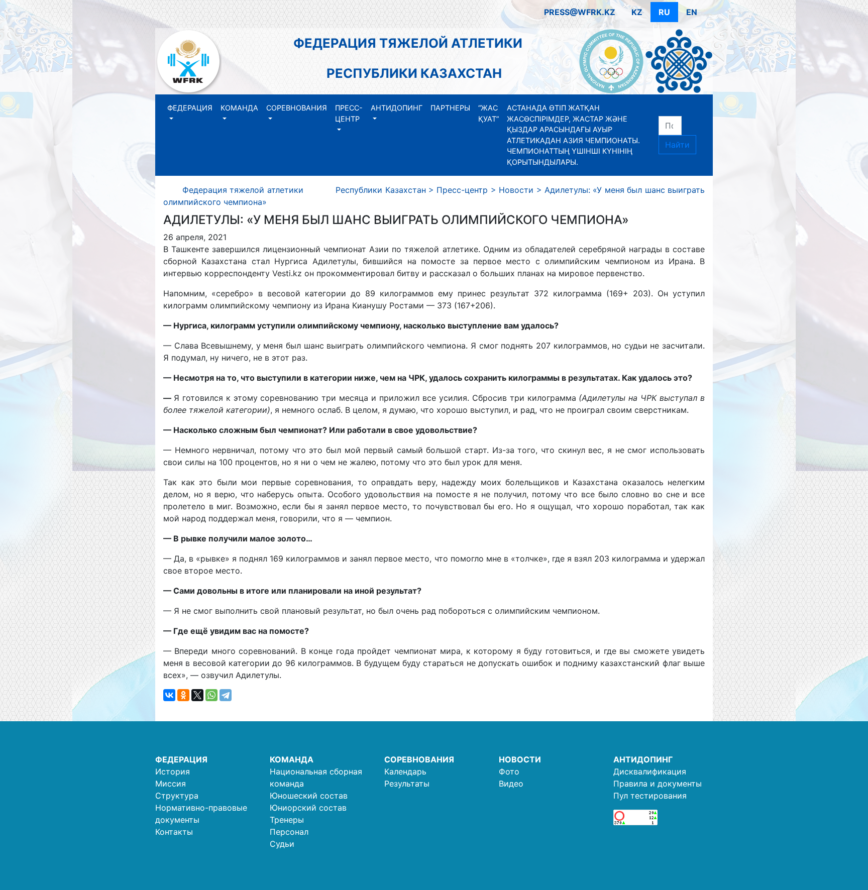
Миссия (170, 783)
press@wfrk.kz (579, 12)
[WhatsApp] (211, 695)
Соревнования (296, 107)
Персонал (289, 832)
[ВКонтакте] (169, 695)
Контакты (174, 832)
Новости (520, 759)
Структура (176, 796)
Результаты (406, 783)
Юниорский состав (308, 808)
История (172, 771)
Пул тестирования (650, 796)
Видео (511, 783)
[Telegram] (226, 695)
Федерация (189, 107)
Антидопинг (396, 107)
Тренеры (287, 820)
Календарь (405, 771)
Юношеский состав (309, 796)
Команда (239, 107)
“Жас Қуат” (488, 113)
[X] (197, 695)
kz (636, 12)
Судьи (282, 844)
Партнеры (450, 107)
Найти (677, 145)
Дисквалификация (649, 771)
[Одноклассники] (183, 695)
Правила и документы (657, 783)
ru (664, 12)
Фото (509, 771)
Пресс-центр (349, 113)
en (691, 12)
